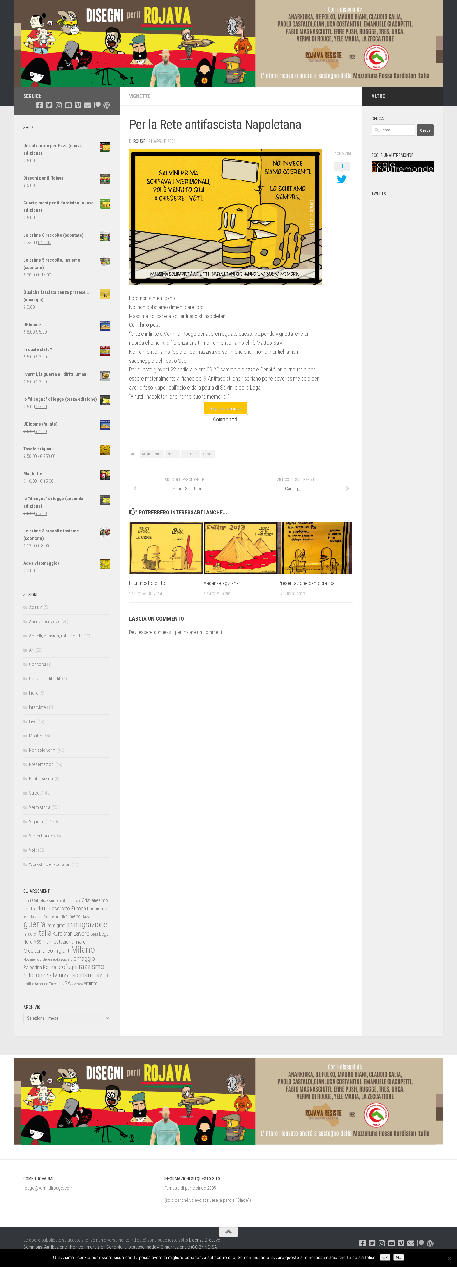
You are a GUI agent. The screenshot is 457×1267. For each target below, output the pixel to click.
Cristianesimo (95, 900)
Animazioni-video (45, 621)
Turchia (54, 984)
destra (29, 908)
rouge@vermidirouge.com (48, 1188)
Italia (44, 932)
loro (144, 324)
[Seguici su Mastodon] (106, 105)
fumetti (60, 916)
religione (34, 975)
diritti (44, 908)
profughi (67, 967)
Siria (68, 975)
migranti (62, 951)
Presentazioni (41, 764)
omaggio (84, 958)
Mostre (35, 736)
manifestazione (58, 942)
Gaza (85, 916)
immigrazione (87, 924)
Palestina (32, 967)
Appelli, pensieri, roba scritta (55, 636)
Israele (29, 934)
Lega (94, 934)
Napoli (173, 454)
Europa (78, 908)
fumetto (73, 916)
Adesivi (36, 607)
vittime (91, 983)
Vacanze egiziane (221, 583)
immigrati (56, 925)
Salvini (208, 454)
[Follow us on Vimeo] (77, 105)
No (398, 1257)
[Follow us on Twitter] (49, 105)
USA (66, 983)
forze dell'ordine (42, 916)
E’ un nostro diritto (148, 583)
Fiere (34, 693)
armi (27, 900)
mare (80, 941)
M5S (37, 942)
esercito (61, 908)
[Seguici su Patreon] (97, 105)
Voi (32, 850)
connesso (164, 632)
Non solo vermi (43, 750)
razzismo (91, 967)
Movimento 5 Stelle (36, 959)
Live (32, 721)
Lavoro (81, 933)
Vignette (139, 96)
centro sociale (70, 900)
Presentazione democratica (306, 583)
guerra (34, 924)
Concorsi (37, 664)
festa (26, 916)
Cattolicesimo (45, 900)
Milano (83, 949)
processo (190, 454)
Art (32, 650)
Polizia (49, 967)
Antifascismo (152, 454)
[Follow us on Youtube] (68, 105)
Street (35, 793)
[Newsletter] (87, 105)
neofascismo (61, 959)
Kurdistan (62, 933)
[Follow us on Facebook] (39, 105)
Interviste (37, 707)
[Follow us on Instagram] (58, 105)
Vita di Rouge (41, 836)
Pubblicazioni (41, 779)
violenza (77, 984)
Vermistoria (39, 807)
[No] (449, 1258)
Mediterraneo (38, 950)
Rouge (139, 141)
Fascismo (97, 908)
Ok (385, 1257)
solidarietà (85, 975)
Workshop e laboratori (50, 864)
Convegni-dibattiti (45, 678)
